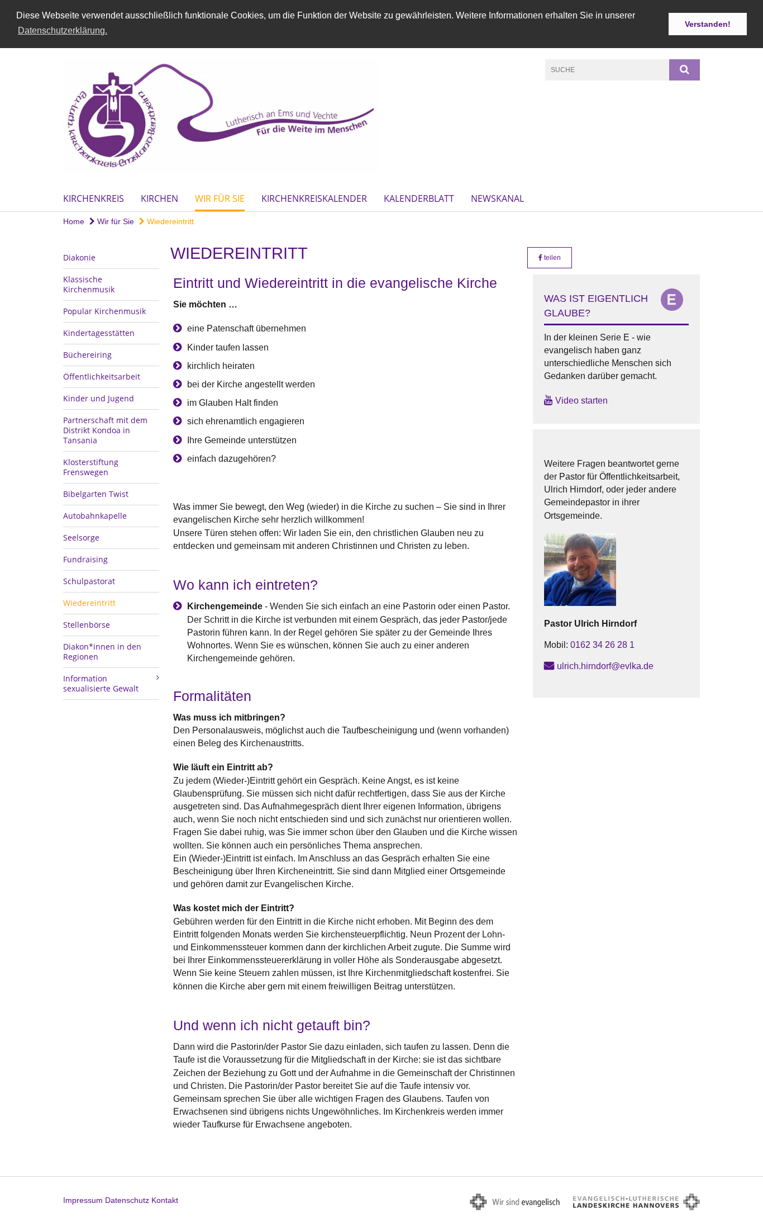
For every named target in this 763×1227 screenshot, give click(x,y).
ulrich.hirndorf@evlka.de (605, 666)
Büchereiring (87, 354)
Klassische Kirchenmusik (89, 284)
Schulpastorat (89, 581)
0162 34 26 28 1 (602, 645)
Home (73, 221)
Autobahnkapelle (95, 515)
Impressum (83, 1200)
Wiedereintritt (169, 221)
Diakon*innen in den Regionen (102, 651)
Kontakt (164, 1200)
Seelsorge (81, 537)
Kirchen (159, 198)
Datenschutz (127, 1200)
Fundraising (85, 559)
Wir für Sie (220, 198)
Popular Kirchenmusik (104, 311)
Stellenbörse (86, 624)
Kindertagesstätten (99, 333)
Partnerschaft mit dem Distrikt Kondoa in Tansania (105, 430)
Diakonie (79, 257)
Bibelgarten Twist (95, 494)
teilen (551, 258)
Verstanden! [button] (708, 24)
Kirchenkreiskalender (314, 198)
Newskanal (497, 198)
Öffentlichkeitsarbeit (101, 376)
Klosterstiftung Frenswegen (90, 467)
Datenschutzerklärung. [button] (62, 30)
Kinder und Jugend (98, 398)
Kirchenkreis (93, 198)
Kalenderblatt (419, 198)
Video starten (581, 400)
